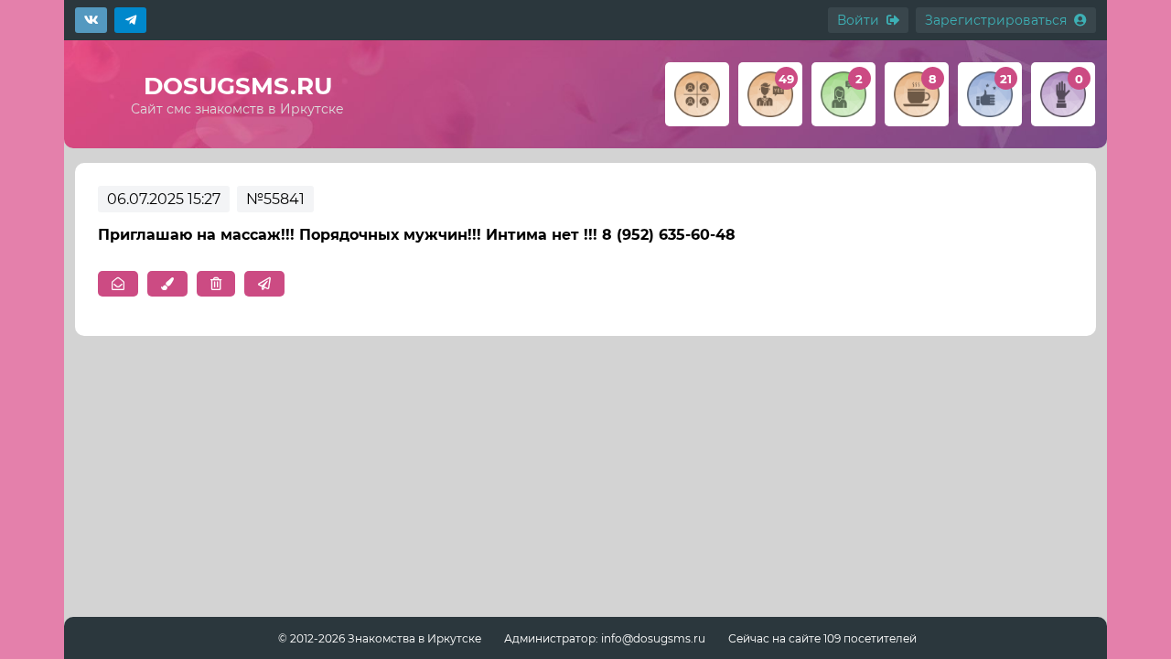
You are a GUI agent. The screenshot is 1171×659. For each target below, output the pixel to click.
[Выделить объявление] (167, 284)
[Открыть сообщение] (118, 284)
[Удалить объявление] (216, 284)
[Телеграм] (130, 20)
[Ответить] (264, 284)
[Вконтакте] (91, 20)
